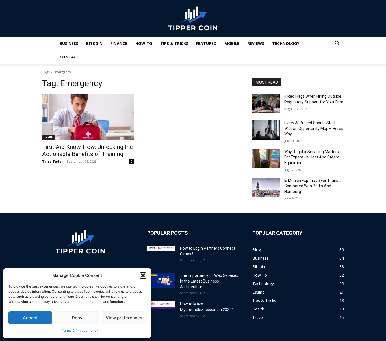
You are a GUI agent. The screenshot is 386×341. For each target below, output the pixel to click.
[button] (143, 275)
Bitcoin (94, 43)
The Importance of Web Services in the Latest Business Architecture (209, 281)
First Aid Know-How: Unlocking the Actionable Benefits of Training (87, 150)
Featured (206, 43)
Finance (118, 43)
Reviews (255, 43)
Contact (69, 57)
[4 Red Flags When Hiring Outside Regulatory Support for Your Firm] (266, 103)
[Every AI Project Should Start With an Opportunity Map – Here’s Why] (266, 130)
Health (48, 137)
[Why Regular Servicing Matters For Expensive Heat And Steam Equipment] (266, 158)
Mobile (231, 43)
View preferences (124, 317)
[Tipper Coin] (193, 18)
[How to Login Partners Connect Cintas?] (161, 248)
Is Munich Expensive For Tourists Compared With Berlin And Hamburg (313, 186)
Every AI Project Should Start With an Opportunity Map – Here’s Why (313, 128)
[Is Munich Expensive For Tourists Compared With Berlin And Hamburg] (266, 187)
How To (143, 43)
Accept (30, 317)
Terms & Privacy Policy (80, 330)
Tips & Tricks (174, 43)
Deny (77, 317)
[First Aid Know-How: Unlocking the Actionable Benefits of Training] (88, 117)
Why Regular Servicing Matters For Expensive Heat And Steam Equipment (311, 157)
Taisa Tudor (52, 161)
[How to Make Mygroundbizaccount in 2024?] (161, 305)
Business (69, 43)
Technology (285, 43)
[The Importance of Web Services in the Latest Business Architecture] (161, 280)
